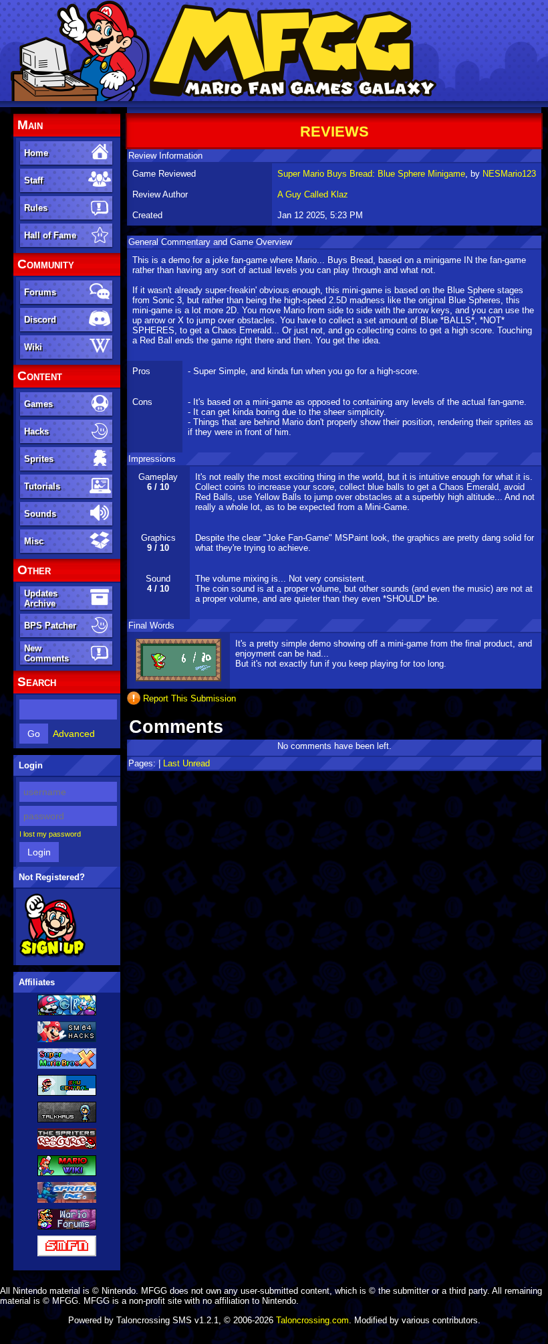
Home (36, 153)
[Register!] (52, 955)
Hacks (36, 431)
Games (38, 404)
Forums (40, 292)
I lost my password (50, 834)
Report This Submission (189, 698)
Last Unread (186, 763)
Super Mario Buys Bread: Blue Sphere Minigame (371, 174)
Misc (33, 541)
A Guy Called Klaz (312, 194)
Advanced (74, 733)
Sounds (40, 514)
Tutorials (42, 486)
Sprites (38, 459)
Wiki (33, 347)
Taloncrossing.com (312, 1320)
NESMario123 (509, 174)
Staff (33, 180)
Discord (40, 320)
